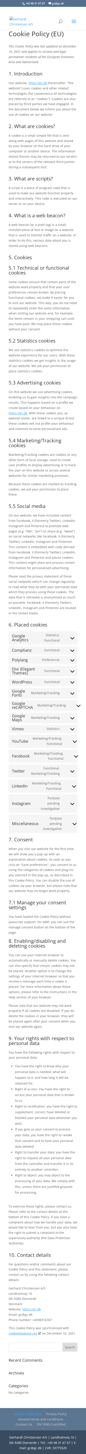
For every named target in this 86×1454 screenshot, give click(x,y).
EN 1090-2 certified (51, 1424)
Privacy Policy (56, 1414)
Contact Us (24, 1424)
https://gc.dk (37, 83)
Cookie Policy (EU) (27, 1414)
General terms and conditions (40, 1419)
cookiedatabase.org (23, 1333)
